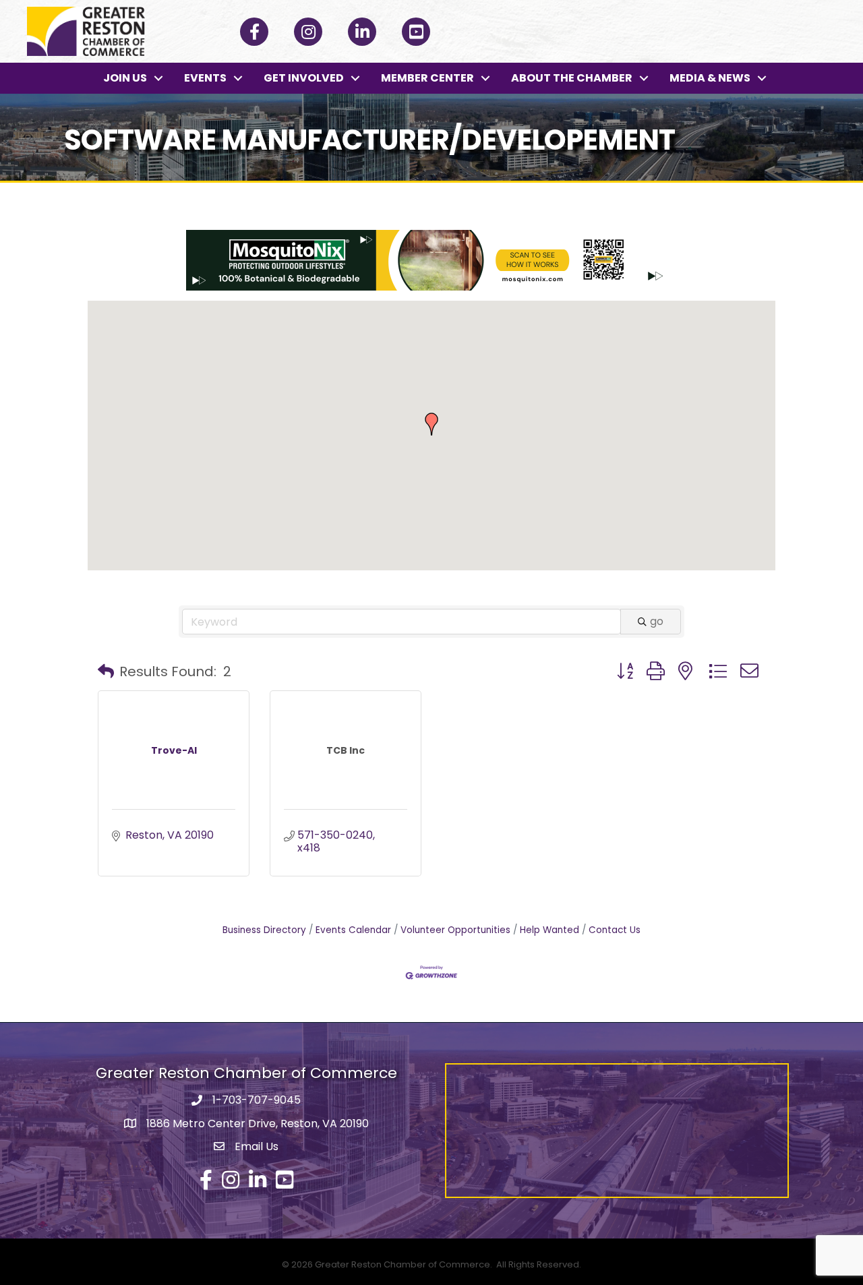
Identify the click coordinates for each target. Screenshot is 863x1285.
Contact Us (615, 930)
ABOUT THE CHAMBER (571, 78)
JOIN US (125, 78)
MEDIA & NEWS (709, 78)
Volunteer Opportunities (455, 930)
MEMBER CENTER (427, 78)
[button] (431, 424)
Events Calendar (353, 930)
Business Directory (264, 930)
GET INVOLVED (304, 78)
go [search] (656, 621)
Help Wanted (549, 930)
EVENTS (205, 78)
